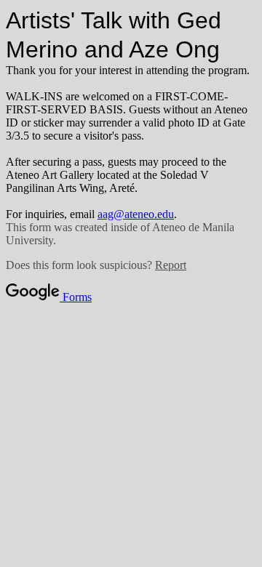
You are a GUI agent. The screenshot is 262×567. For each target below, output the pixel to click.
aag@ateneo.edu (136, 214)
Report (170, 265)
